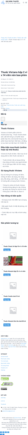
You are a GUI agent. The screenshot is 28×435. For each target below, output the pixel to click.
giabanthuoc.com (5, 338)
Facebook (3, 404)
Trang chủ (4, 37)
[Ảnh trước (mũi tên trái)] (1, 434)
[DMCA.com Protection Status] (5, 379)
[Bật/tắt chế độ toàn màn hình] (6, 432)
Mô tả (5, 110)
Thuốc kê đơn (12, 37)
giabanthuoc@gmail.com (8, 411)
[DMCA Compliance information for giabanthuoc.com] (7, 385)
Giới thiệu (3, 397)
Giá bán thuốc (12, 1)
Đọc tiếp (6, 250)
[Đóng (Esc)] (1, 432)
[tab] (15, 110)
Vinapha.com (4, 367)
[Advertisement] (14, 19)
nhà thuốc (10, 345)
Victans (7, 108)
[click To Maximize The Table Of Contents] (3, 119)
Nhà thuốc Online (5, 358)
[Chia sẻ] (3, 432)
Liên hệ (3, 401)
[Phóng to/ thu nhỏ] (8, 432)
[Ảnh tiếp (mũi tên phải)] (3, 434)
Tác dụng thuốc (5, 365)
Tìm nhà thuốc (4, 361)
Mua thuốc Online (5, 363)
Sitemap (3, 370)
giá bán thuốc (12, 346)
